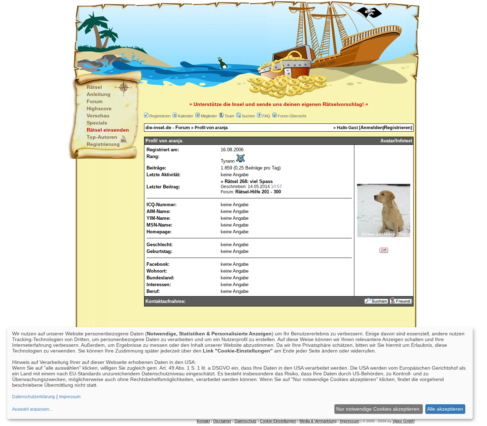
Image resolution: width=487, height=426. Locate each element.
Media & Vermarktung (318, 421)
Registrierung (103, 144)
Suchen (248, 116)
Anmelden (371, 127)
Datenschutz (246, 421)
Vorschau (98, 115)
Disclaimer (222, 421)
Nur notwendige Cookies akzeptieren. (378, 409)
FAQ (266, 116)
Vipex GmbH (404, 421)
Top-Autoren (102, 137)
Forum (94, 101)
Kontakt (203, 421)
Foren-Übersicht (292, 116)
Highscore (99, 108)
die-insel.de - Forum (167, 127)
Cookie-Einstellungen (278, 421)
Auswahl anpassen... (32, 409)
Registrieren (159, 116)
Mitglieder (209, 116)
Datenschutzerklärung (33, 396)
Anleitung (99, 94)
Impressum (349, 421)
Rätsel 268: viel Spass (249, 181)
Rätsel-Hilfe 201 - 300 (258, 191)
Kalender (185, 116)
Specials (97, 123)
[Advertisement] (208, 36)
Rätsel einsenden (108, 130)
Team (229, 116)
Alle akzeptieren (445, 409)
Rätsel (94, 87)
